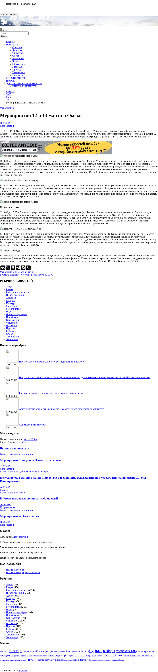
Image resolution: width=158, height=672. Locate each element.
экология (107, 660)
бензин (63, 651)
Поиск (3, 30)
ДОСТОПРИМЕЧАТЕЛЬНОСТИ (24, 83)
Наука (9, 311)
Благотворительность (17, 292)
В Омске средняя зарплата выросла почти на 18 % (26, 274)
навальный (109, 655)
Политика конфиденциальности (23, 572)
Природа (17, 69)
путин (32, 659)
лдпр (71, 656)
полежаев (23, 660)
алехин (26, 651)
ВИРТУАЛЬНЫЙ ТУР (24, 86)
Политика (17, 75)
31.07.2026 (5, 466)
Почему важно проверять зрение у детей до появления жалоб (51, 361)
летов (75, 656)
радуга (41, 660)
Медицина (11, 306)
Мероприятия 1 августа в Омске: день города (30, 460)
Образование (19, 64)
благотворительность (77, 651)
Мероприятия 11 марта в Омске (16, 272)
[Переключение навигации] (1, 28)
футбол (89, 660)
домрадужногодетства (10, 656)
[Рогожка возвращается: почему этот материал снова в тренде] (12, 393)
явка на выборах (118, 660)
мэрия (99, 656)
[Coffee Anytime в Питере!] (12, 424)
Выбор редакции (15, 295)
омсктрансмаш (6, 660)
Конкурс (10, 300)
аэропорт (48, 651)
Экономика (18, 58)
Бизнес (16, 61)
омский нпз (147, 655)
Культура (17, 50)
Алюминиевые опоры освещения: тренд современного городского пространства (61, 409)
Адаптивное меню (9, 14)
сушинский (58, 659)
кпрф (64, 655)
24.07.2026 (5, 487)
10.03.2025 (5, 123)
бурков (95, 650)
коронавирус (54, 655)
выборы (109, 651)
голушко (139, 651)
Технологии (18, 72)
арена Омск (36, 651)
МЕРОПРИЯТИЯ (15, 78)
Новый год (12, 317)
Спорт (15, 55)
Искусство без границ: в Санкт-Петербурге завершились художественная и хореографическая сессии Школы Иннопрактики (84, 377)
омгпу (122, 655)
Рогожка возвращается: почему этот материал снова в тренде (51, 393)
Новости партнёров (16, 314)
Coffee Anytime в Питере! (32, 424)
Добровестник (7, 125)
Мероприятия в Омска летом (19, 516)
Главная (10, 41)
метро (88, 656)
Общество (17, 53)
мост (94, 656)
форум (83, 660)
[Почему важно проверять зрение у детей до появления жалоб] (12, 361)
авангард (16, 651)
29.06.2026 (5, 504)
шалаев (95, 660)
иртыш (35, 656)
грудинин (149, 651)
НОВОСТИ (12, 44)
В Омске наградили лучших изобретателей (29, 498)
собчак (48, 659)
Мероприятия (7, 108)
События (17, 47)
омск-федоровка (133, 656)
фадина (75, 660)
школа (100, 660)
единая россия (26, 656)
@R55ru (21, 442)
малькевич (82, 656)
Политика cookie (15, 569)
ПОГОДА (11, 80)
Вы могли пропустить (14, 448)
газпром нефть (126, 651)
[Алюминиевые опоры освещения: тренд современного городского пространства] (12, 409)
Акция (9, 286)
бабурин (57, 651)
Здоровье (17, 66)
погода (16, 660)
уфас (70, 660)
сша (66, 660)
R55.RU (4, 490)
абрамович (4, 651)
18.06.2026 (5, 522)
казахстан (42, 656)
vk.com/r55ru (30, 439)
